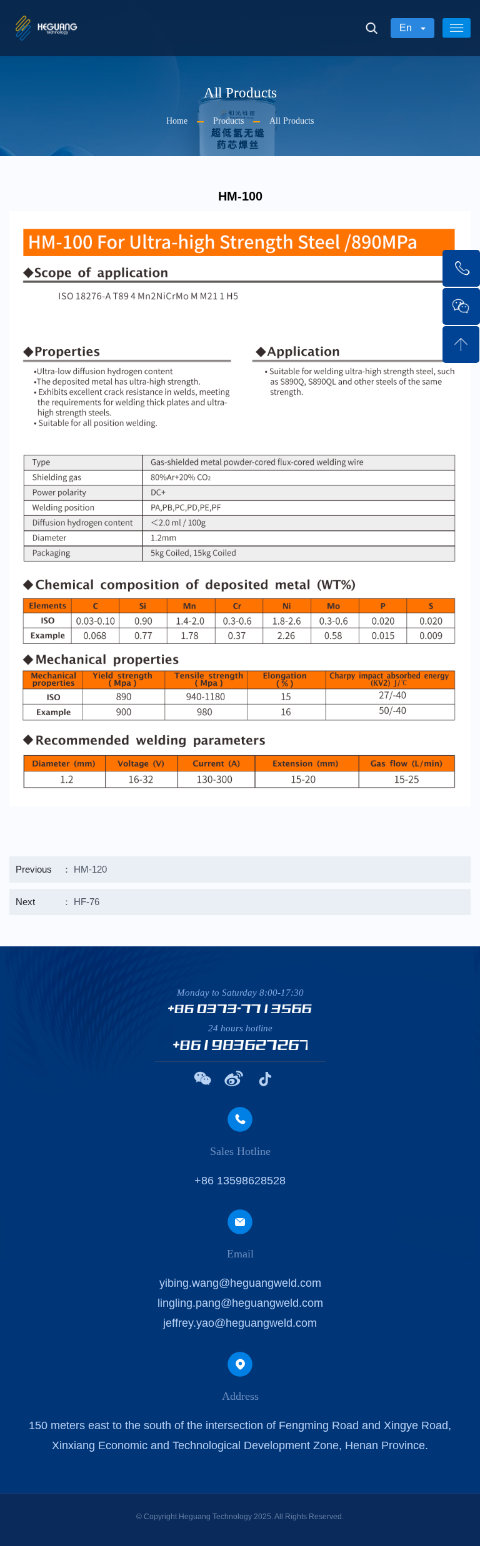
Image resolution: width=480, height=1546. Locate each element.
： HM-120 (61, 869)
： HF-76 (57, 901)
